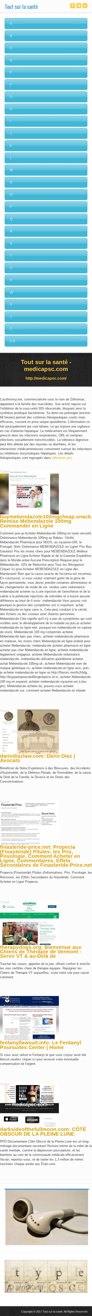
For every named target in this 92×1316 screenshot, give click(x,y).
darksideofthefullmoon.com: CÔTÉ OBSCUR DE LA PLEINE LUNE (43, 1131)
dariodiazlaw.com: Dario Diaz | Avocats (37, 758)
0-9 (12, 341)
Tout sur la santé (21, 6)
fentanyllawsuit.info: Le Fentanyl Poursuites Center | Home (40, 1045)
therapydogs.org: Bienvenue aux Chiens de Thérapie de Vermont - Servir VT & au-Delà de (40, 951)
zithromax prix (62, 458)
